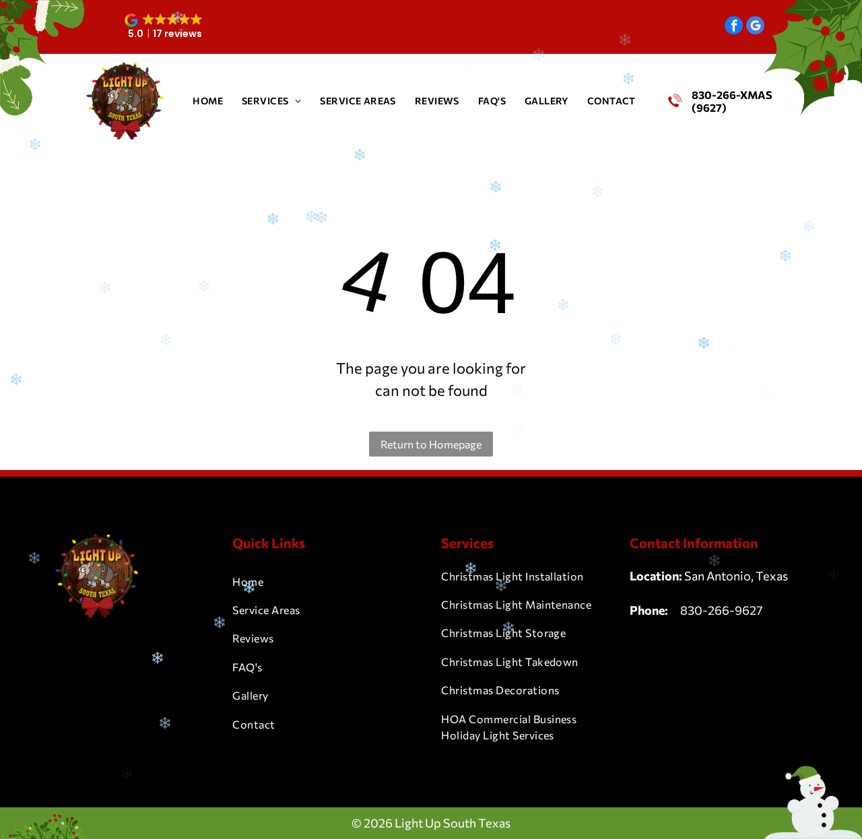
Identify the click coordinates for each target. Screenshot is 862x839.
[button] (165, 27)
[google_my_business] (755, 27)
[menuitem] (207, 100)
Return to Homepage (431, 444)
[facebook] (734, 27)
